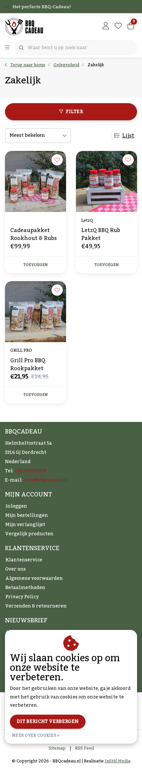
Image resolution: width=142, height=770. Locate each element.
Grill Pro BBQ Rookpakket (27, 364)
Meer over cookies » (35, 735)
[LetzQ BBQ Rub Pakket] (106, 181)
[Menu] (7, 48)
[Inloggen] (105, 26)
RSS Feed (84, 748)
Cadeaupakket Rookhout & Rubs (33, 234)
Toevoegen (35, 265)
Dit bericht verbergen (48, 721)
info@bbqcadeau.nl (45, 480)
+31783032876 (31, 471)
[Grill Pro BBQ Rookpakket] (35, 311)
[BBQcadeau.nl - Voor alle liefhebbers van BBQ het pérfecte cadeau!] (24, 26)
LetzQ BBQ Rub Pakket (100, 234)
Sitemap (57, 748)
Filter (74, 111)
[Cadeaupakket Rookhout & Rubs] (35, 181)
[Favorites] (118, 26)
